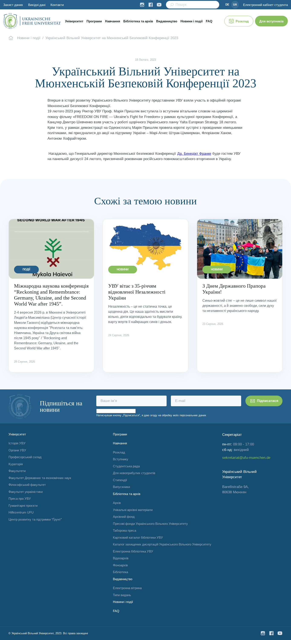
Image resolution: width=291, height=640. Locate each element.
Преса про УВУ (20, 498)
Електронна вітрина (127, 588)
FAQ (209, 21)
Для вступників (271, 21)
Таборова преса (124, 530)
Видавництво (166, 21)
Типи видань (122, 595)
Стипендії (120, 480)
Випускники (121, 487)
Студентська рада (126, 466)
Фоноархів (120, 565)
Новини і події (191, 21)
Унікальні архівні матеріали (133, 510)
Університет (74, 21)
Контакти (57, 5)
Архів (117, 503)
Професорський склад (25, 457)
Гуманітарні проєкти (23, 505)
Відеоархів (120, 558)
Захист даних (13, 5)
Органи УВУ (17, 450)
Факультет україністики (26, 492)
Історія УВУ (17, 443)
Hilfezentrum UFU (21, 512)
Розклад (242, 21)
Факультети (17, 471)
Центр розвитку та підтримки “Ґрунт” (35, 519)
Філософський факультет (27, 484)
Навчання (112, 21)
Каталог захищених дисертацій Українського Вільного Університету (162, 544)
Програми (94, 21)
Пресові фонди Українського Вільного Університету (150, 523)
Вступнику (120, 459)
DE (227, 4)
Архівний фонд (124, 516)
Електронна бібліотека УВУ (133, 551)
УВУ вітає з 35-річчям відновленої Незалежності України (137, 292)
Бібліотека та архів (138, 21)
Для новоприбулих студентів (134, 473)
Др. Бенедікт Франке (194, 154)
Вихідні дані (36, 5)
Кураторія (16, 464)
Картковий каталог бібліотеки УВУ (138, 537)
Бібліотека (120, 572)
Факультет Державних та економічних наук (40, 478)
